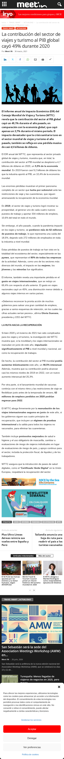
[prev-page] (30, 590)
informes (25, 522)
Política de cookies (30, 754)
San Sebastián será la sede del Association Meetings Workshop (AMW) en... (31, 651)
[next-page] (34, 590)
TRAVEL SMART (15, 22)
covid (16, 522)
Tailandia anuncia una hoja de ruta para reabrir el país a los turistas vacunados (48, 540)
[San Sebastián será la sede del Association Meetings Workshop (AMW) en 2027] (32, 624)
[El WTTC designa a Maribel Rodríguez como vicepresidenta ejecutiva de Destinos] (52, 568)
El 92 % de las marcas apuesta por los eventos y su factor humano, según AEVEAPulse (11, 580)
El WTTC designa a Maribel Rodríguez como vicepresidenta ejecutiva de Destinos (52, 579)
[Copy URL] (50, 59)
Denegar (32, 738)
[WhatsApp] (27, 59)
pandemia (36, 522)
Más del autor (44, 555)
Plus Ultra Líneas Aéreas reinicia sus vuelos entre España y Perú (15, 540)
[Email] (35, 59)
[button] (59, 687)
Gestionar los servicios (31, 720)
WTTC (59, 522)
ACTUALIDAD (28, 22)
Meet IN (8, 51)
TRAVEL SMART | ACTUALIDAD (17, 599)
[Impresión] (42, 59)
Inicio (4, 22)
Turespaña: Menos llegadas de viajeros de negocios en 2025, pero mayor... (39, 679)
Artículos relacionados (23, 555)
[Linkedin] (5, 59)
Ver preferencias (32, 747)
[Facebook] (20, 59)
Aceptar (32, 729)
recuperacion (48, 522)
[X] (12, 59)
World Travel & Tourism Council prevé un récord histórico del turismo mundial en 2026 (31, 580)
